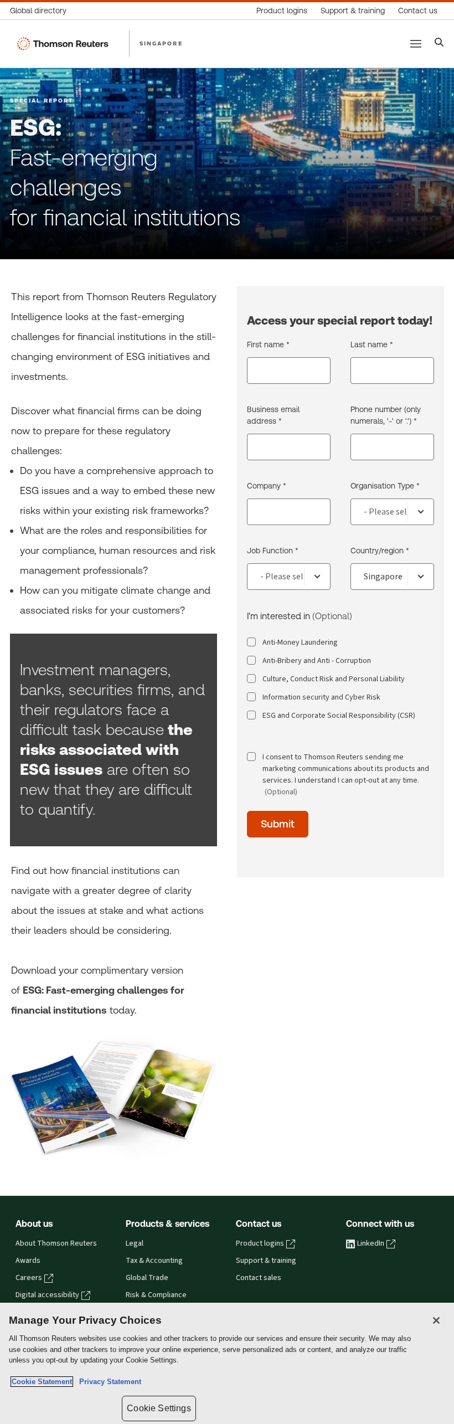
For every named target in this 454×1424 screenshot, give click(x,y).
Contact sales (258, 1278)
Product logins (260, 1243)
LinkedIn (370, 1243)
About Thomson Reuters (56, 1243)
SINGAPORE (161, 43)
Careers (29, 1278)
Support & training (266, 1261)
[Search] (439, 43)
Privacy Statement (108, 1381)
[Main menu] (416, 44)
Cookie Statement (42, 1381)
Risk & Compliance (156, 1295)
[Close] (436, 1320)
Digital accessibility (47, 1295)
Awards (28, 1261)
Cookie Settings (158, 1408)
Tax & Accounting (154, 1261)
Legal (134, 1243)
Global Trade (147, 1278)
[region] (227, 1363)
